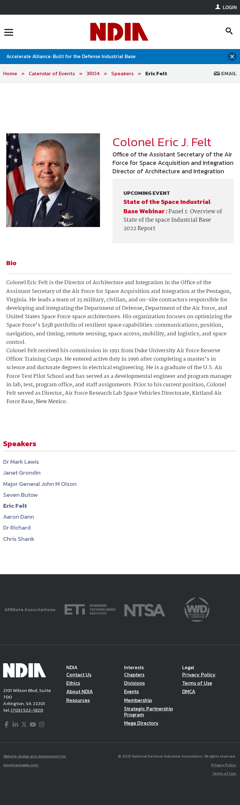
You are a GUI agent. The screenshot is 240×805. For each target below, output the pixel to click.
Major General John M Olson (40, 483)
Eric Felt (156, 73)
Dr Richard (17, 527)
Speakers (122, 73)
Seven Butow (20, 494)
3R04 (93, 73)
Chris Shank (18, 538)
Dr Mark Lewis (21, 461)
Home (10, 73)
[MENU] (9, 32)
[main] (120, 328)
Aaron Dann (18, 516)
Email (228, 73)
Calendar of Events (52, 73)
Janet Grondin (22, 472)
